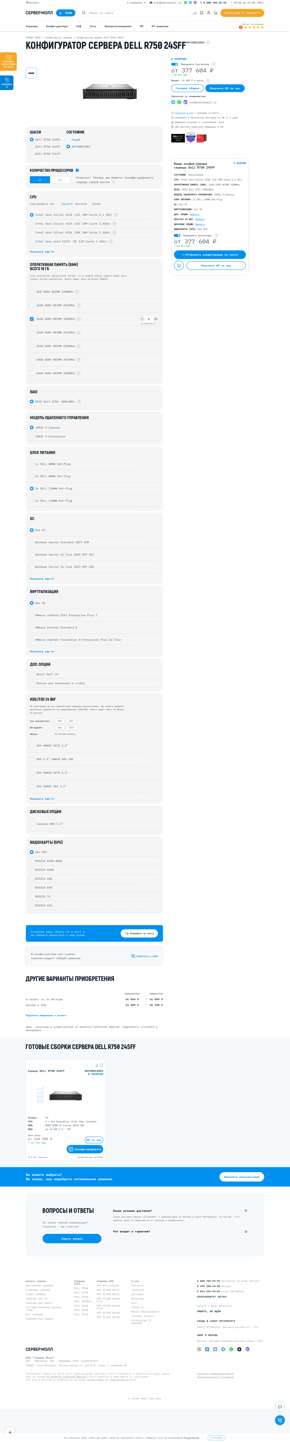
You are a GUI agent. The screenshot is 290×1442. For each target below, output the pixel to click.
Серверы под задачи (40, 1318)
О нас (135, 1281)
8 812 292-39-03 (209, 1291)
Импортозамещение (118, 26)
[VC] (199, 1349)
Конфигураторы (57, 26)
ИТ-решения (160, 26)
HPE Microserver (108, 1285)
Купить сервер (36, 1281)
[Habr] (215, 1349)
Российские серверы (40, 1285)
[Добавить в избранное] (101, 1065)
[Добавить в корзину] (179, 265)
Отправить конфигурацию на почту (8, 64)
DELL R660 (81, 1305)
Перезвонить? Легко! (212, 1296)
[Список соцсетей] (280, 1407)
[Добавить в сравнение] (96, 1065)
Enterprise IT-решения (142, 1322)
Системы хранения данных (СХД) (43, 1309)
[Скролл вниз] (10, 1432)
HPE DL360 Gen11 (108, 1294)
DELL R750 (81, 1292)
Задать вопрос (72, 1238)
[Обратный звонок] (280, 1420)
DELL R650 (81, 1310)
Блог (134, 1302)
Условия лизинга (142, 1316)
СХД (78, 26)
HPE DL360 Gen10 (108, 1317)
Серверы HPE (105, 1281)
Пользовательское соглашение (215, 1377)
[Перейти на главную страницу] (39, 13)
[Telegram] (190, 2)
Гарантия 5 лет (184, 113)
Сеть (93, 26)
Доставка (137, 1294)
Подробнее (191, 1437)
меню (68, 13)
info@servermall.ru (167, 2)
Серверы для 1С (36, 1298)
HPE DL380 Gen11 (108, 1289)
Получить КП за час (225, 88)
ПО (141, 26)
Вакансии (137, 1298)
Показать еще (41, 251)
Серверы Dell (79, 1282)
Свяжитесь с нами (147, 955)
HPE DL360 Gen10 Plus (108, 1307)
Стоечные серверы (38, 1289)
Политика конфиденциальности (215, 1374)
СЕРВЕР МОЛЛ (138, 1398)
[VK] (207, 1349)
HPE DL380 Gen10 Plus (108, 1300)
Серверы (32, 26)
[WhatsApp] (185, 2)
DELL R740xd (82, 1301)
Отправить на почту (142, 933)
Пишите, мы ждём (209, 1311)
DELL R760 (81, 1288)
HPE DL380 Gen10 (108, 1312)
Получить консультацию (241, 1177)
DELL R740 (81, 1296)
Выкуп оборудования (145, 1311)
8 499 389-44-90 (209, 1286)
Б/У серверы (34, 1314)
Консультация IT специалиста (242, 12)
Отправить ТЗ (7, 85)
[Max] (195, 2)
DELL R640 (81, 1314)
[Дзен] (239, 1349)
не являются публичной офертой (66, 1376)
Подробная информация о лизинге (46, 1015)
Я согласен (217, 1438)
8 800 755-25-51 (214, 2)
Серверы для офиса (39, 1302)
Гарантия (137, 1289)
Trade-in (137, 1307)
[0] (194, 12)
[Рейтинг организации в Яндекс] (251, 26)
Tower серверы (36, 1294)
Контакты (137, 1285)
